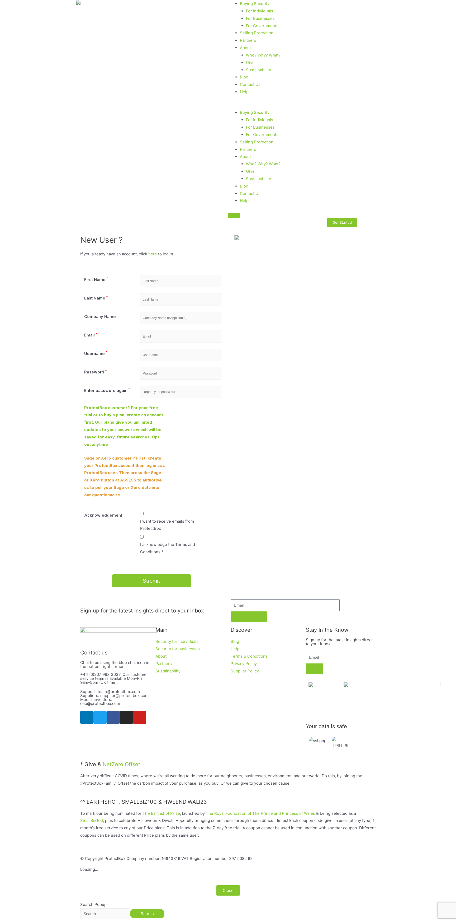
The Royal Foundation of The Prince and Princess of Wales (260, 813)
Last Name (96, 298)
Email (90, 335)
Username (95, 353)
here (152, 253)
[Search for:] (105, 913)
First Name (96, 279)
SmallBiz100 (91, 820)
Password (95, 372)
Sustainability (258, 69)
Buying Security (254, 3)
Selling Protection (256, 32)
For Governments (262, 25)
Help (244, 91)
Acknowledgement (103, 515)
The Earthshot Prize (161, 813)
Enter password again (107, 390)
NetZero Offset (121, 764)
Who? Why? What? (263, 55)
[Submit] (249, 616)
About (245, 47)
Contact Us (250, 84)
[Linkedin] (86, 717)
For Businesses (260, 18)
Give (250, 62)
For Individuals (259, 10)
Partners (248, 40)
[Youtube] (139, 717)
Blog (244, 76)
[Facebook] (113, 717)
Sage (89, 458)
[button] (342, 105)
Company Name (100, 316)
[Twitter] (100, 717)
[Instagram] (126, 717)
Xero (106, 458)
